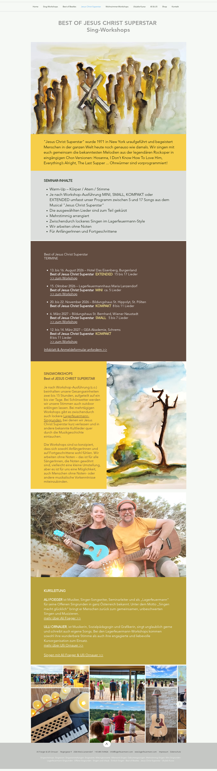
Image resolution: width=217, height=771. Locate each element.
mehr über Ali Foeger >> (62, 618)
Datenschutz (175, 752)
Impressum (163, 752)
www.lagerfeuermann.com (146, 752)
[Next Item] (179, 704)
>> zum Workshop (63, 294)
